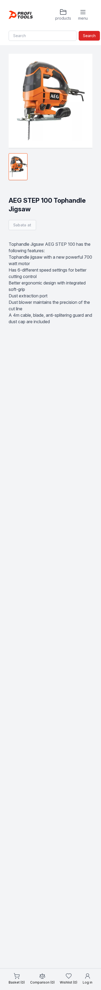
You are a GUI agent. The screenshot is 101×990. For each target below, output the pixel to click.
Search (89, 35)
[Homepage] (21, 14)
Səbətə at (22, 225)
